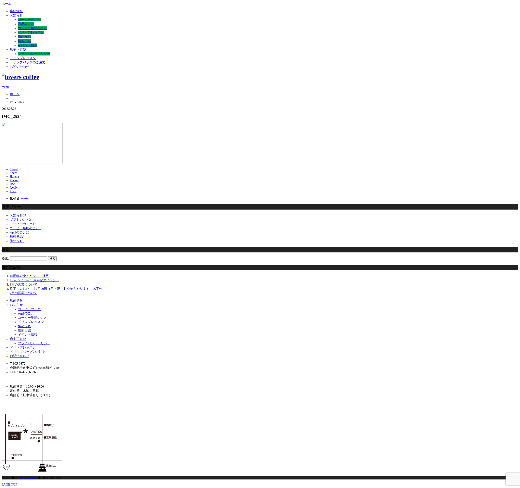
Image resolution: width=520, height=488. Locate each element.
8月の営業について (23, 284)
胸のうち (24, 36)
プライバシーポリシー (34, 53)
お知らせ (16, 15)
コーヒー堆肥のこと (32, 28)
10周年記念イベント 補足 (29, 276)
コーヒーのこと (29, 19)
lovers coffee (28, 477)
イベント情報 (27, 45)
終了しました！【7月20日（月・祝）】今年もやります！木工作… (58, 288)
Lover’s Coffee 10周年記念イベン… (34, 280)
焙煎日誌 (24, 41)
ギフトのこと (20, 219)
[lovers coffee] (20, 76)
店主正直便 (18, 49)
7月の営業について (23, 293)
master (25, 198)
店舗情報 (16, 11)
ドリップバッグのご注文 (28, 62)
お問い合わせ (19, 66)
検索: (5, 258)
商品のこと (26, 24)
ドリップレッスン (31, 32)
